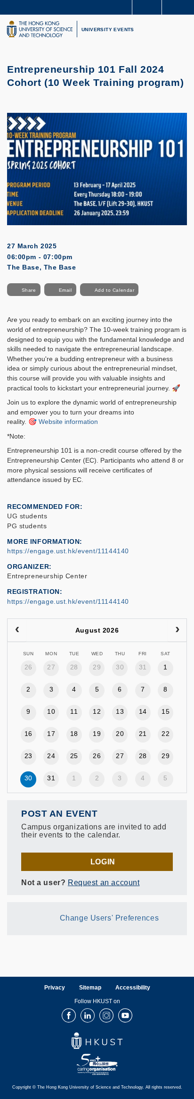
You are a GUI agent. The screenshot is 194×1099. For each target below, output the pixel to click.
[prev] (17, 630)
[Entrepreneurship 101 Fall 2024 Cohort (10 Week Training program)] (97, 168)
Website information (68, 421)
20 (120, 733)
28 (74, 667)
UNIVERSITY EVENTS (107, 29)
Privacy (54, 987)
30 (120, 667)
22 (166, 733)
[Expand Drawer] (147, 7)
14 (143, 711)
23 (28, 756)
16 (28, 733)
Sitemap (90, 987)
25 (74, 756)
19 (97, 733)
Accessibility (132, 987)
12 (97, 711)
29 (97, 667)
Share (29, 290)
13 (120, 711)
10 (51, 711)
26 (28, 667)
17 (51, 733)
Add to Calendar (115, 290)
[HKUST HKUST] (40, 29)
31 (143, 667)
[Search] (179, 6)
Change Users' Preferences (109, 917)
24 (51, 756)
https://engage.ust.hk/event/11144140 (68, 551)
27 (51, 667)
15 (166, 711)
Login (102, 861)
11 (74, 711)
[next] (177, 630)
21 (143, 733)
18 (74, 733)
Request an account (103, 882)
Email (65, 290)
